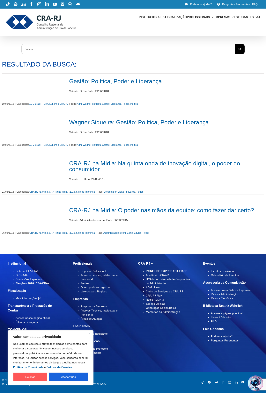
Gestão (106, 104)
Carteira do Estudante (94, 333)
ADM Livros (153, 287)
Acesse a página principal (226, 313)
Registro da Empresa (94, 306)
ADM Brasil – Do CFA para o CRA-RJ (48, 104)
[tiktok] (202, 382)
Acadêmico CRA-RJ (158, 275)
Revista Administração (224, 294)
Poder (126, 104)
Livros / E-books (221, 317)
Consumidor (110, 191)
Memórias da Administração (163, 311)
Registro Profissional (93, 271)
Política (134, 104)
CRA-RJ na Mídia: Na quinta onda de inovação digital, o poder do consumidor (154, 166)
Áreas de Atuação (91, 318)
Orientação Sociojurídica (161, 307)
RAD (214, 321)
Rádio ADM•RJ (155, 299)
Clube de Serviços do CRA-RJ (164, 291)
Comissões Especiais (29, 279)
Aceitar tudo (68, 376)
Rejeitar (30, 376)
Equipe (138, 233)
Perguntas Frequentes (225, 340)
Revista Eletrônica (222, 298)
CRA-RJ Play (154, 295)
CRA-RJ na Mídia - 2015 (62, 191)
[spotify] (209, 382)
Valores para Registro (94, 291)
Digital (121, 191)
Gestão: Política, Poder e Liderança (115, 81)
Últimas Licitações (27, 322)
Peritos (85, 283)
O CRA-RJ (22, 275)
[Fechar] (89, 333)
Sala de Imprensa (85, 191)
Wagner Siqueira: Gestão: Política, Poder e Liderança (139, 122)
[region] (50, 357)
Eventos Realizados (223, 271)
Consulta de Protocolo (94, 348)
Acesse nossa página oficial (33, 317)
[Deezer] (216, 382)
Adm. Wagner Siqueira (89, 104)
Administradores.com (114, 233)
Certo (130, 233)
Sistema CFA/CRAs (27, 271)
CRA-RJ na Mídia (38, 191)
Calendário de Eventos (225, 275)
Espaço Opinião (155, 303)
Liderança (116, 104)
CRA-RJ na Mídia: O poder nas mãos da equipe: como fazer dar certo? (162, 210)
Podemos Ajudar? (222, 336)
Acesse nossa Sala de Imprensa (231, 290)
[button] (258, 17)
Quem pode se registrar (95, 287)
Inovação (130, 191)
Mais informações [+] (28, 298)
